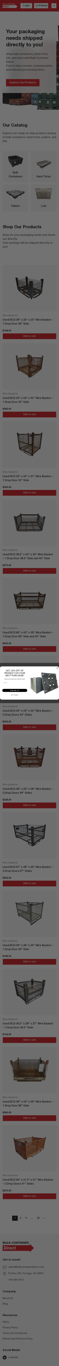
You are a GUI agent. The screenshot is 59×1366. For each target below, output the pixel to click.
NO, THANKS (14, 694)
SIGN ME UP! (14, 690)
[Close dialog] (57, 668)
